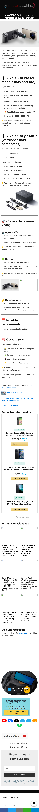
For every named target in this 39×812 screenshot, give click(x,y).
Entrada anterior (10, 406)
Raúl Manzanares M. (15, 392)
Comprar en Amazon (19, 444)
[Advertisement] (15, 653)
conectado (23, 633)
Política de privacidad (10, 797)
